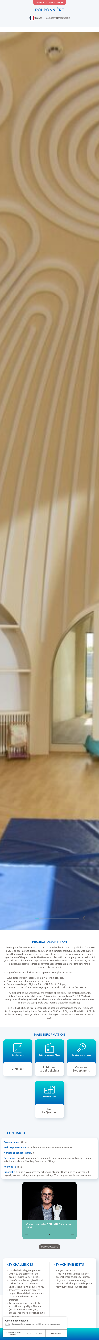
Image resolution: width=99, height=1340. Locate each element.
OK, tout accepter (35, 1333)
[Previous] (85, 918)
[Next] (93, 918)
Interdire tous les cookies (14, 1333)
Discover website (49, 1247)
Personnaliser (56, 1333)
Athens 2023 (41, 2)
